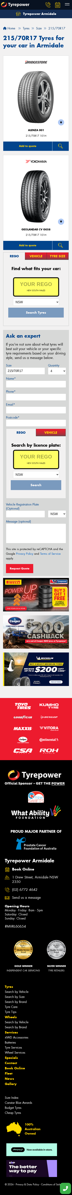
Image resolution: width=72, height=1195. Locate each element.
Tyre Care (11, 1007)
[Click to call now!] (48, 5)
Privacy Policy (24, 554)
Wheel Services (15, 1053)
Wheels (11, 1017)
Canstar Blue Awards (18, 1103)
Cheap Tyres (13, 1113)
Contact (11, 1063)
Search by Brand (16, 1002)
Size (9, 365)
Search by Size (15, 997)
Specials (11, 1058)
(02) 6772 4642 (24, 890)
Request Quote (19, 568)
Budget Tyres (13, 1108)
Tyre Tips (10, 1012)
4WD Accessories (16, 1037)
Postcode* (12, 418)
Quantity (53, 365)
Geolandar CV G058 (36, 229)
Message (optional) (18, 521)
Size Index (11, 1098)
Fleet (8, 1073)
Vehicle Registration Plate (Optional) (22, 506)
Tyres (9, 987)
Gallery (11, 1084)
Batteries (10, 1042)
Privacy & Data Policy (27, 1184)
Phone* (11, 392)
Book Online (15, 1068)
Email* (10, 405)
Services (11, 1032)
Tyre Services (13, 1048)
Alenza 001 (36, 130)
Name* (11, 379)
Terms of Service (50, 554)
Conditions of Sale (51, 1184)
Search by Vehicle (16, 992)
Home (11, 28)
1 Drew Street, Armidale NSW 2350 (35, 879)
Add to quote (27, 146)
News (9, 1079)
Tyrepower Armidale (39, 14)
